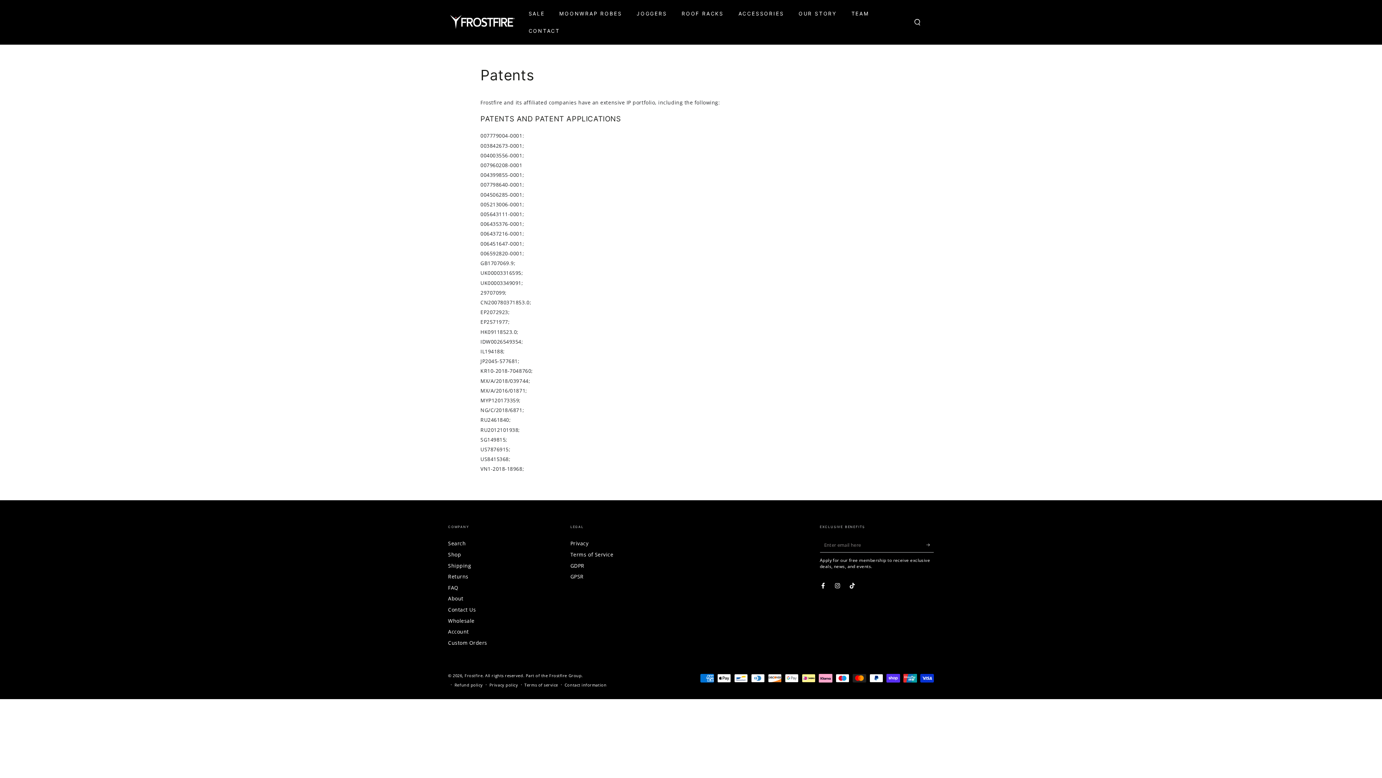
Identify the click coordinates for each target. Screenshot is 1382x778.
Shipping (459, 565)
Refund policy (469, 685)
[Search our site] (917, 22)
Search (457, 543)
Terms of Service (592, 554)
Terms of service (541, 685)
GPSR (577, 576)
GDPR (577, 565)
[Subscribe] (930, 545)
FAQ (453, 587)
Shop (454, 554)
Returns (458, 576)
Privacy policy (503, 685)
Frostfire (474, 675)
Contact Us (462, 609)
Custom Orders (467, 642)
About (456, 598)
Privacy (579, 543)
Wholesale (461, 620)
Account (458, 631)
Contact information (585, 685)
